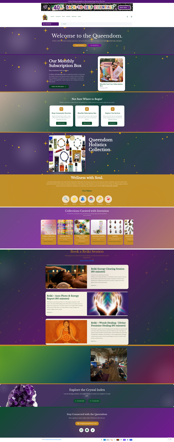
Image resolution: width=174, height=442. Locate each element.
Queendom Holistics (49, 439)
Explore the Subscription (58, 86)
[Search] (61, 24)
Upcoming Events (95, 45)
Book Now (94, 285)
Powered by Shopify (57, 439)
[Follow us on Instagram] (81, 430)
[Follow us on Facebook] (87, 430)
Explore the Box (87, 123)
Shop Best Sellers (61, 123)
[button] (131, 16)
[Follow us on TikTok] (93, 430)
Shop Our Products (79, 45)
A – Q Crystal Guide (79, 400)
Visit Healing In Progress (54, 372)
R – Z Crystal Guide (94, 400)
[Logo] (45, 17)
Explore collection (95, 169)
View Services (113, 123)
